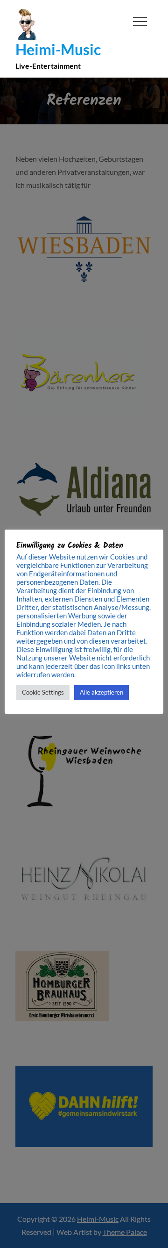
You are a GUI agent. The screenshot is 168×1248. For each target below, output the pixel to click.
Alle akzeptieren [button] (101, 692)
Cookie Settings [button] (43, 692)
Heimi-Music (58, 49)
